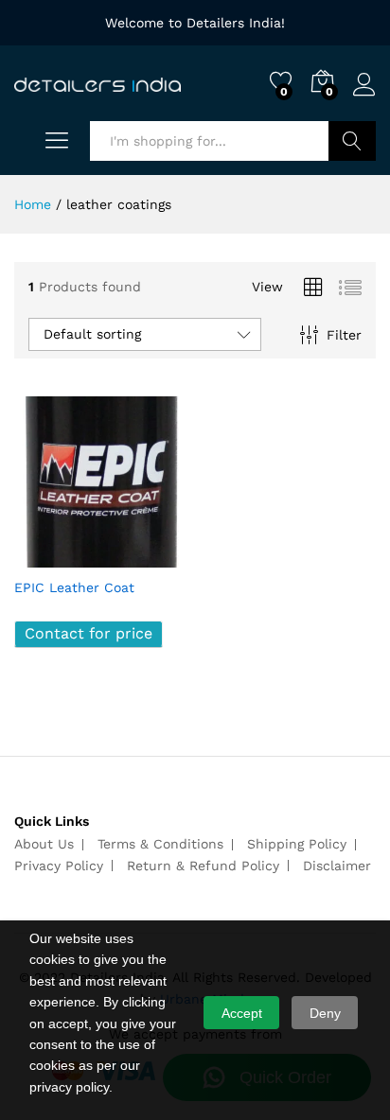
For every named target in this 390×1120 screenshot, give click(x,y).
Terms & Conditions (160, 843)
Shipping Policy (296, 843)
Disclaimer (337, 865)
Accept (242, 1013)
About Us (44, 843)
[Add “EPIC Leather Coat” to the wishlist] (141, 556)
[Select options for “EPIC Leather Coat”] (54, 556)
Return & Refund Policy (203, 865)
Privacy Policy (58, 865)
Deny (325, 1013)
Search (352, 141)
